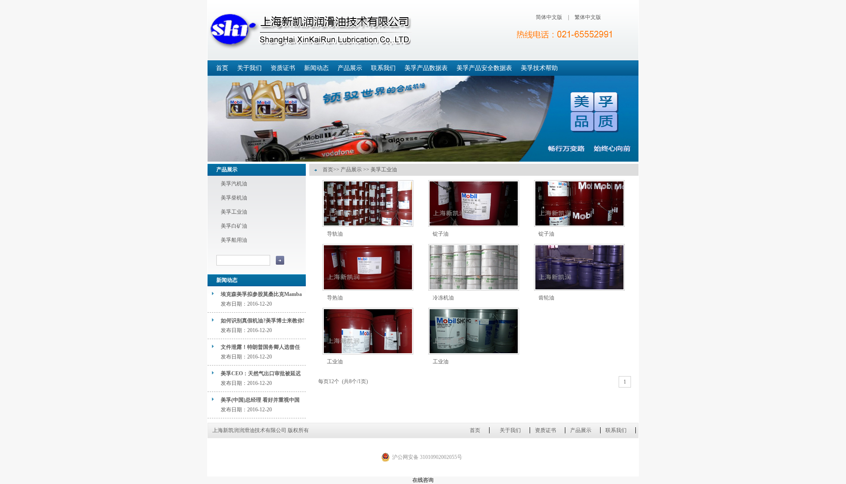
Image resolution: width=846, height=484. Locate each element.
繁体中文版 (588, 17)
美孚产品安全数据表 (484, 68)
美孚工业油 (234, 212)
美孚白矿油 (234, 226)
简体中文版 (549, 17)
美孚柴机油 (234, 198)
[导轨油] (368, 225)
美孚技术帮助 (539, 68)
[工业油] (368, 353)
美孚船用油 (234, 240)
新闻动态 (316, 68)
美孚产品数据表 (426, 68)
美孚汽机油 (234, 184)
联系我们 (383, 68)
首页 (222, 68)
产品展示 (350, 68)
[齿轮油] (579, 289)
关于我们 (249, 68)
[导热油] (368, 289)
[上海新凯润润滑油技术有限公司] (310, 30)
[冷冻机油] (473, 289)
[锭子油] (473, 225)
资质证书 (283, 68)
